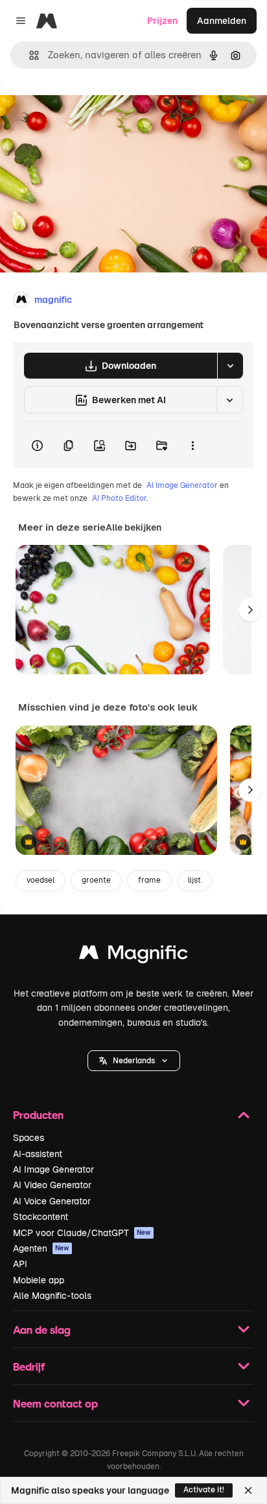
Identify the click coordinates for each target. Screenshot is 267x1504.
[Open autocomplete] (29, 55)
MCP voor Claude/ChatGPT (82, 1233)
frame (149, 880)
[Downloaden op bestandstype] (230, 366)
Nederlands (134, 1061)
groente (96, 880)
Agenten (41, 1248)
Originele (85, 111)
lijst (194, 880)
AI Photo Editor (119, 498)
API (20, 1264)
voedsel (40, 880)
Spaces (28, 1138)
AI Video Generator (52, 1185)
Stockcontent (40, 1216)
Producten (38, 1115)
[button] (133, 1060)
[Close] (248, 1490)
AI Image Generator (182, 485)
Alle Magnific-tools (52, 1295)
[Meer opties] (192, 445)
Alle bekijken (133, 527)
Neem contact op (55, 1403)
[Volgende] (250, 609)
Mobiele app (38, 1280)
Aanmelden (221, 21)
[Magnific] (133, 956)
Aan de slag (42, 1329)
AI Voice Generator (52, 1201)
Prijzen (162, 21)
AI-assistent (37, 1154)
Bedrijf (29, 1366)
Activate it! (203, 1490)
